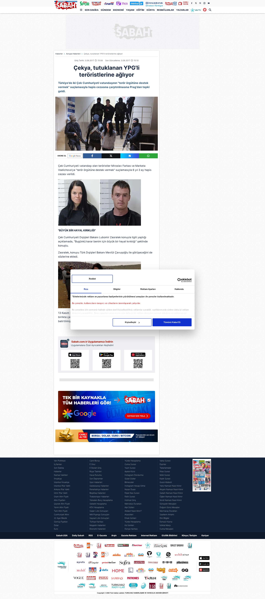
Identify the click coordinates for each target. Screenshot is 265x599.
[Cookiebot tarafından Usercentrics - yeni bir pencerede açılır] (179, 280)
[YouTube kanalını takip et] (208, 3)
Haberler (59, 54)
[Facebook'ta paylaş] (92, 155)
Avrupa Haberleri (73, 54)
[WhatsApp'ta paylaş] (148, 155)
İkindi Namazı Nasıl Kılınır (171, 500)
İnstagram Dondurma (134, 475)
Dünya (151, 10)
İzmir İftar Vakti (60, 493)
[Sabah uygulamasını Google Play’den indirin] (107, 360)
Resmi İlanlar (165, 10)
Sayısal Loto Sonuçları (99, 518)
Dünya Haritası (131, 529)
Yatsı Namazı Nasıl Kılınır (170, 486)
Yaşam (130, 10)
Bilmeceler (129, 482)
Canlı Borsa (95, 460)
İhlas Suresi (165, 471)
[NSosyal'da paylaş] (129, 155)
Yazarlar (182, 10)
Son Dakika (92, 10)
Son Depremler (96, 478)
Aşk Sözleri (129, 507)
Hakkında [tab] (179, 289)
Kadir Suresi (165, 478)
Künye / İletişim (189, 535)
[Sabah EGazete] (202, 495)
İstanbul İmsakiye (61, 482)
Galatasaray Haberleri (99, 486)
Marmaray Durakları (168, 511)
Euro (56, 529)
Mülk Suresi (165, 475)
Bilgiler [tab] (116, 289)
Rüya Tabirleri (96, 471)
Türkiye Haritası (96, 521)
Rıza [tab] (86, 289)
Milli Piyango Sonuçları (99, 514)
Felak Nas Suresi (132, 493)
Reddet (92, 279)
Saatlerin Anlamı (167, 514)
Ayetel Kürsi (130, 471)
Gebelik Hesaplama (98, 504)
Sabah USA (61, 535)
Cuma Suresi (130, 464)
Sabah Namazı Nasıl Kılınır (171, 493)
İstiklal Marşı (165, 525)
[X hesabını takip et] (196, 3)
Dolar (56, 525)
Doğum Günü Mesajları (170, 507)
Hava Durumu (96, 475)
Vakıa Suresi (165, 460)
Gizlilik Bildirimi (169, 535)
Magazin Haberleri (98, 525)
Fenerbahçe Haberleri (99, 489)
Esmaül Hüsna (166, 521)
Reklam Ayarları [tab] (148, 289)
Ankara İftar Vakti (61, 489)
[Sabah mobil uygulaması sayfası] (65, 343)
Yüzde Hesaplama (133, 460)
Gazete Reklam (129, 535)
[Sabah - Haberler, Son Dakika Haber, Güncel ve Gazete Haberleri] (65, 4)
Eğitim (140, 10)
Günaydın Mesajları (168, 504)
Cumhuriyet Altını (61, 514)
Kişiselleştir (130, 322)
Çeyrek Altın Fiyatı (62, 504)
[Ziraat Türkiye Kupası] (205, 10)
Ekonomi (118, 10)
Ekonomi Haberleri (98, 529)
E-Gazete (102, 535)
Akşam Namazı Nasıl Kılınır (171, 489)
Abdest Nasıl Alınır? (133, 511)
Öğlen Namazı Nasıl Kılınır (171, 496)
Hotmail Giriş (130, 500)
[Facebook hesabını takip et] (191, 3)
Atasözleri (129, 514)
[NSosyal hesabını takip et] (200, 3)
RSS (91, 535)
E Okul (92, 464)
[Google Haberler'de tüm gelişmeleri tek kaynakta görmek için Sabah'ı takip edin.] (106, 408)
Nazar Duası (130, 489)
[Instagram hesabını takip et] (204, 3)
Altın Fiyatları (59, 500)
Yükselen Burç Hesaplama (101, 500)
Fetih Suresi (130, 496)
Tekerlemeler (165, 468)
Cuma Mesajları (166, 529)
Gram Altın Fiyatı (61, 496)
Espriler (163, 464)
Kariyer (205, 535)
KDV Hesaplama (97, 507)
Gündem (106, 10)
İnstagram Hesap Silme (135, 486)
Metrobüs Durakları (133, 504)
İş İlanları (58, 464)
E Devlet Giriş (95, 468)
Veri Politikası (60, 460)
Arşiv (114, 535)
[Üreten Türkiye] (154, 3)
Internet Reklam (149, 535)
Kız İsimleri (129, 525)
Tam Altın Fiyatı (60, 511)
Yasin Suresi (130, 468)
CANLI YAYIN (185, 3)
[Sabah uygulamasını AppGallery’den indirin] (138, 360)
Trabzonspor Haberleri (99, 496)
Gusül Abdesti (166, 482)
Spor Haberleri (96, 482)
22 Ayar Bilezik (60, 518)
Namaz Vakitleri (61, 475)
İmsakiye (58, 478)
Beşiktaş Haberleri (98, 493)
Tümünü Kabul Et (172, 322)
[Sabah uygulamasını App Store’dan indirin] (75, 360)
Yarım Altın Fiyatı (61, 507)
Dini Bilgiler (164, 518)
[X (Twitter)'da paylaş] (111, 155)
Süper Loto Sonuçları (99, 511)
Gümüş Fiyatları (61, 521)
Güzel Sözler (130, 478)
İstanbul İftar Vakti (62, 486)
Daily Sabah (78, 535)
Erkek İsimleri (130, 518)
